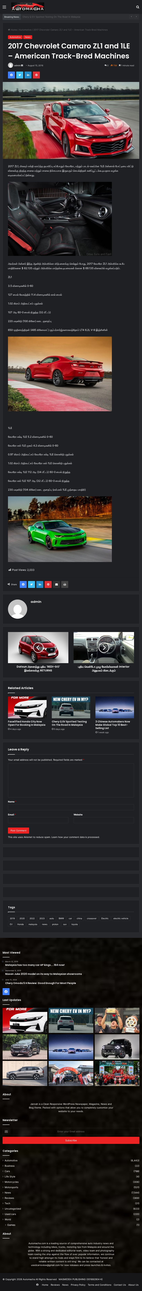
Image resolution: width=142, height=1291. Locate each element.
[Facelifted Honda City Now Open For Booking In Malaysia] (27, 707)
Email (12, 814)
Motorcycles (12, 1182)
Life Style (10, 1176)
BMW (61, 918)
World (8, 1219)
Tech (7, 1203)
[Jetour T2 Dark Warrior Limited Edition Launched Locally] (117, 1047)
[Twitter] (19, 75)
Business (10, 1165)
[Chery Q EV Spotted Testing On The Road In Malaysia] (71, 707)
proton (55, 924)
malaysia (33, 924)
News (27, 37)
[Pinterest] (36, 75)
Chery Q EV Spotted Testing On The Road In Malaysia (69, 723)
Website (78, 814)
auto (52, 918)
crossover (91, 918)
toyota (75, 924)
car (70, 918)
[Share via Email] (56, 584)
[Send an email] (22, 65)
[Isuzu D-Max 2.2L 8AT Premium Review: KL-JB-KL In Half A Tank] (25, 1047)
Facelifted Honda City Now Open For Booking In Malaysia (26, 723)
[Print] (64, 584)
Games (11, 1224)
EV (11, 924)
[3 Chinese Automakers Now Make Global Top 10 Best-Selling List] (114, 707)
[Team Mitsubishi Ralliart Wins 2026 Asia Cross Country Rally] (117, 1073)
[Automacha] (27, 6)
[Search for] (137, 8)
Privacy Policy (78, 1284)
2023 (42, 918)
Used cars (10, 1214)
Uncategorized (13, 1208)
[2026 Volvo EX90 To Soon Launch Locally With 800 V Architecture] (25, 1073)
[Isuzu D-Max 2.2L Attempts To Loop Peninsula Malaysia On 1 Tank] (71, 1073)
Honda (20, 924)
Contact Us (120, 1284)
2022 (32, 918)
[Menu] (4, 8)
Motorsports (11, 1187)
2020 (22, 918)
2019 (12, 918)
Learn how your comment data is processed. (75, 837)
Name (12, 801)
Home (13, 29)
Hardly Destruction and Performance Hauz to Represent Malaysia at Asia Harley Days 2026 (72, 16)
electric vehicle (120, 918)
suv (65, 924)
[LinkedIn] (28, 75)
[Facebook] (11, 75)
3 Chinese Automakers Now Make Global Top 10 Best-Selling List (112, 725)
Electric (105, 918)
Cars (7, 1171)
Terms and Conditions (99, 1284)
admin (17, 65)
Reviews (9, 1198)
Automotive (25, 29)
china (79, 918)
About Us (133, 1284)
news (44, 924)
